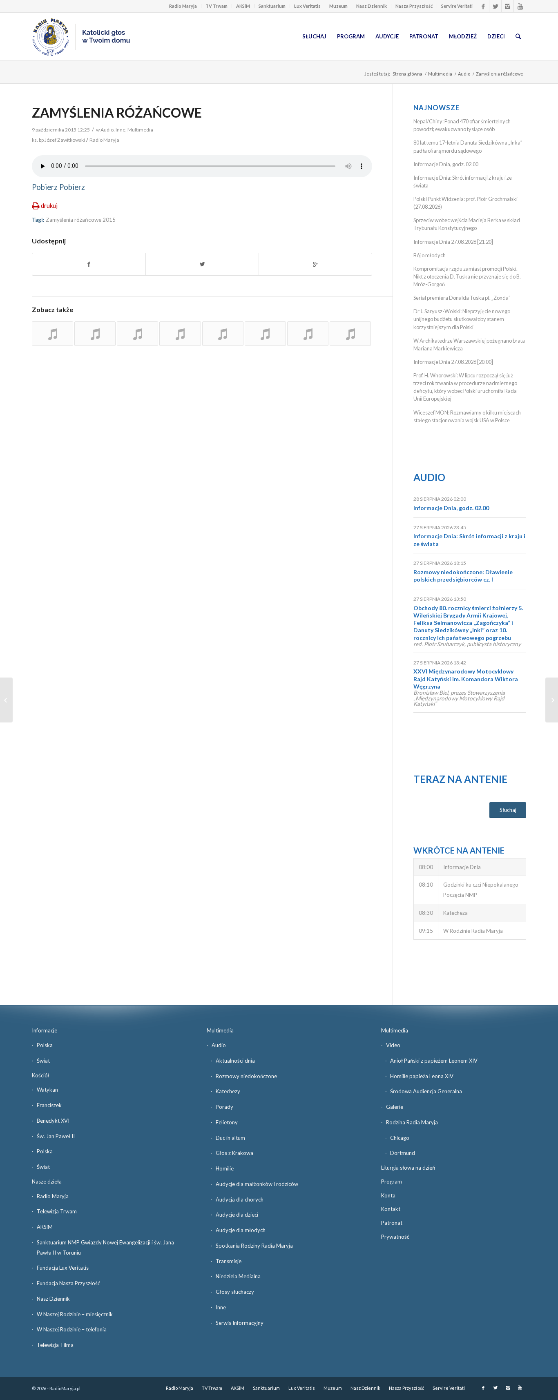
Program (391, 1181)
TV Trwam (216, 6)
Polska (45, 1045)
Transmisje (228, 1261)
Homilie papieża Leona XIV (421, 1076)
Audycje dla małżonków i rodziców (257, 1184)
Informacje (44, 1030)
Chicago (399, 1138)
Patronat (391, 1222)
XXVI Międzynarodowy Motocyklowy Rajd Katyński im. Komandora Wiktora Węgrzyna (465, 678)
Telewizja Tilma (55, 1345)
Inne (120, 130)
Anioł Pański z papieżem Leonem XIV (434, 1060)
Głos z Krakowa (234, 1153)
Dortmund (402, 1153)
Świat (43, 1060)
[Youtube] (520, 6)
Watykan (47, 1089)
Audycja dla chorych (239, 1199)
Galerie (394, 1107)
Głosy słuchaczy (235, 1292)
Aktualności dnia (235, 1060)
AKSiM (243, 6)
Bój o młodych (429, 255)
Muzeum (338, 6)
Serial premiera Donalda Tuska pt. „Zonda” (462, 297)
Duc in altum (230, 1138)
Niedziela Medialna (238, 1276)
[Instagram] (507, 6)
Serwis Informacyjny (239, 1323)
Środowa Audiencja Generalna (426, 1091)
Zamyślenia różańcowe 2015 (81, 219)
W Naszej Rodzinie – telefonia (72, 1329)
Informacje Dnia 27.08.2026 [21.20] (453, 242)
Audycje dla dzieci (237, 1214)
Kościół (40, 1075)
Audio (464, 73)
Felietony (227, 1122)
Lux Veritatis (307, 6)
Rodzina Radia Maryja (412, 1122)
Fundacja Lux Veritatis (63, 1267)
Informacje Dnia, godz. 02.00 (445, 164)
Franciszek (49, 1105)
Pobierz (45, 187)
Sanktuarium (272, 6)
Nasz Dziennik (371, 6)
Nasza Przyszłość (414, 6)
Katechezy (228, 1091)
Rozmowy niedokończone (246, 1076)
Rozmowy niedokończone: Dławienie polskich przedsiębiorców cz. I (463, 575)
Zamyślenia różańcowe (117, 112)
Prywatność (395, 1236)
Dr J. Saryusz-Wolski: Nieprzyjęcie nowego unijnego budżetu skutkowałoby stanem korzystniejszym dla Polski (461, 319)
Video (393, 1045)
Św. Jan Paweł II (56, 1136)
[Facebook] (483, 6)
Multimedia (440, 73)
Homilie (225, 1168)
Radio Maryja (183, 6)
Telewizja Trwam (57, 1211)
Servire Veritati (457, 6)
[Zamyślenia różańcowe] (52, 333)
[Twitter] (495, 6)
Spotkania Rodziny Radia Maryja (254, 1245)
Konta (388, 1195)
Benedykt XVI (53, 1120)
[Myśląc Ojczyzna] (6, 700)
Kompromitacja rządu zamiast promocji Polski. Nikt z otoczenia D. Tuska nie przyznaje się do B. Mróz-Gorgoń (467, 276)
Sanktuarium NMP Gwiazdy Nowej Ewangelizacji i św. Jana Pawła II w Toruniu (105, 1247)
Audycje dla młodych (241, 1230)
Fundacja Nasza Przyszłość (68, 1283)
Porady (224, 1107)
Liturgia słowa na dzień (408, 1167)
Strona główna (407, 73)
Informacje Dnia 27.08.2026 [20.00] (453, 362)
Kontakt (390, 1209)
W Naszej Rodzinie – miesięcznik (75, 1314)
